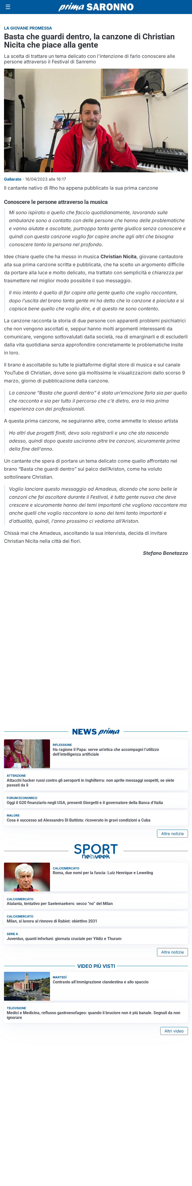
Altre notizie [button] (172, 833)
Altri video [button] (174, 1030)
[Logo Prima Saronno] (96, 7)
